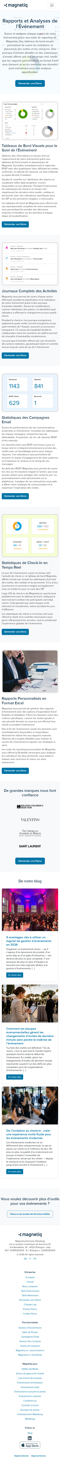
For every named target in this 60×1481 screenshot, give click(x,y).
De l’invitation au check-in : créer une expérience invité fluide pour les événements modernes (28, 1134)
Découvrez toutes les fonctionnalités (30, 1214)
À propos (30, 1277)
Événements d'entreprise (30, 1382)
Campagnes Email (30, 1336)
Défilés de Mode (30, 1369)
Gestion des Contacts (30, 1341)
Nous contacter (30, 1286)
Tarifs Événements (30, 1291)
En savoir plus (14, 975)
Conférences (30, 1400)
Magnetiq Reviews (21, 1456)
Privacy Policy (30, 1309)
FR (34, 1258)
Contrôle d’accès (30, 1405)
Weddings (30, 1419)
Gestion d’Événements (30, 1327)
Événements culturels (30, 1396)
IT (30, 1258)
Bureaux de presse (30, 1410)
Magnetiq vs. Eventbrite (30, 1355)
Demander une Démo (30, 83)
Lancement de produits (30, 1378)
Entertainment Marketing (30, 1414)
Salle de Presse (30, 1332)
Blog (30, 1433)
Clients (30, 1282)
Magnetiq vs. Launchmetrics (30, 1350)
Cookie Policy (30, 1313)
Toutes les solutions (30, 1346)
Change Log (30, 1304)
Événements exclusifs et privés (30, 1391)
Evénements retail (30, 1387)
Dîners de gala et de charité (30, 1373)
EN (25, 1258)
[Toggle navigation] (52, 5)
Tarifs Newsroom (30, 1295)
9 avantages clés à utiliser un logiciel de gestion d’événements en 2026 (28, 941)
